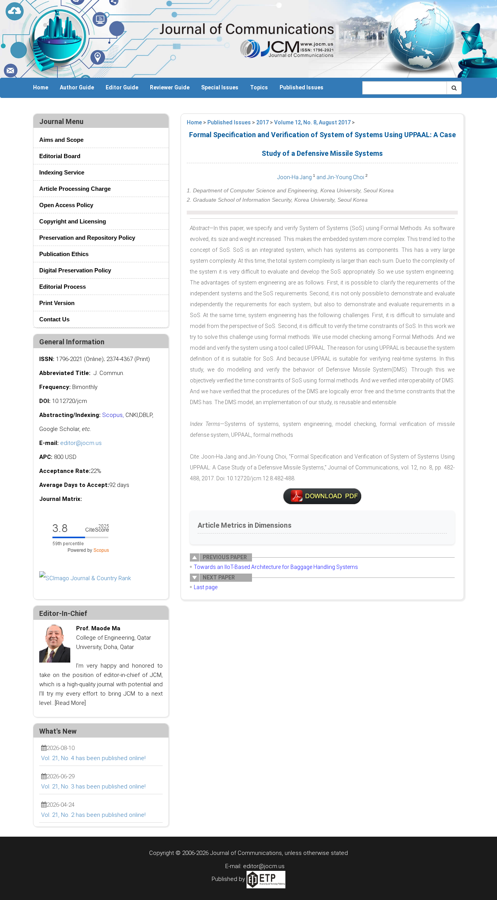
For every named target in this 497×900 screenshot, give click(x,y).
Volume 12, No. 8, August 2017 (312, 122)
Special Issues (219, 87)
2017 (262, 122)
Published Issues (301, 87)
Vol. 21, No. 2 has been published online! (93, 814)
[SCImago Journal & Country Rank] (85, 577)
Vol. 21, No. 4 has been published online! (93, 758)
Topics (259, 87)
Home (40, 87)
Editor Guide (122, 87)
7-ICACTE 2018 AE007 (322, 496)
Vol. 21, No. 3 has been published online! (93, 786)
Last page (205, 587)
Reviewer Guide (169, 87)
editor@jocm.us (81, 443)
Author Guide (77, 87)
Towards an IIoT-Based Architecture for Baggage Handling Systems (276, 567)
